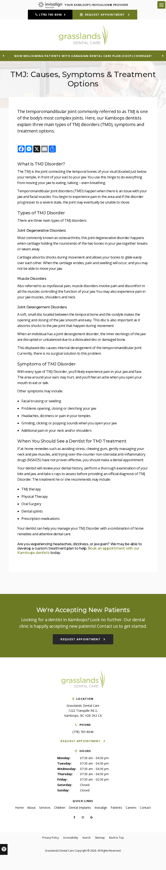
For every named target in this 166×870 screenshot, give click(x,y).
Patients (116, 807)
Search (86, 837)
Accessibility (70, 837)
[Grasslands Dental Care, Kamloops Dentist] (83, 688)
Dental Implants (80, 807)
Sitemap (100, 837)
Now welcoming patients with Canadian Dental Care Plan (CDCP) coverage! (83, 56)
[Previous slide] (3, 55)
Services (45, 807)
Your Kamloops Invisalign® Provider (96, 5)
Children (59, 807)
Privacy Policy (50, 837)
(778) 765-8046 (50, 14)
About (31, 807)
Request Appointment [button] (105, 14)
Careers (131, 807)
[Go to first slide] (163, 55)
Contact (145, 807)
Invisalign (100, 807)
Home (19, 807)
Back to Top (116, 837)
